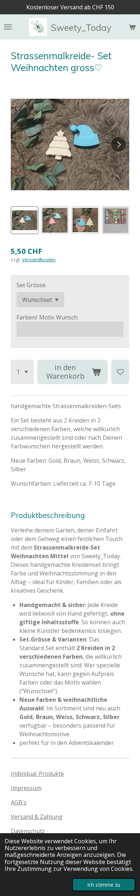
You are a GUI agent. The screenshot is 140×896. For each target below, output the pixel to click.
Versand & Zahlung (36, 817)
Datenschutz (28, 831)
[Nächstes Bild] (118, 144)
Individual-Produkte (37, 774)
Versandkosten (39, 259)
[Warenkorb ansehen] (132, 26)
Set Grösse (31, 285)
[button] (24, 220)
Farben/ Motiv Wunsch (47, 317)
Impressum (26, 788)
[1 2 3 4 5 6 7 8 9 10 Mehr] (22, 372)
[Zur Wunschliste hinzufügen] (120, 372)
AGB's (19, 802)
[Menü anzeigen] (8, 26)
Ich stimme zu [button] (103, 884)
